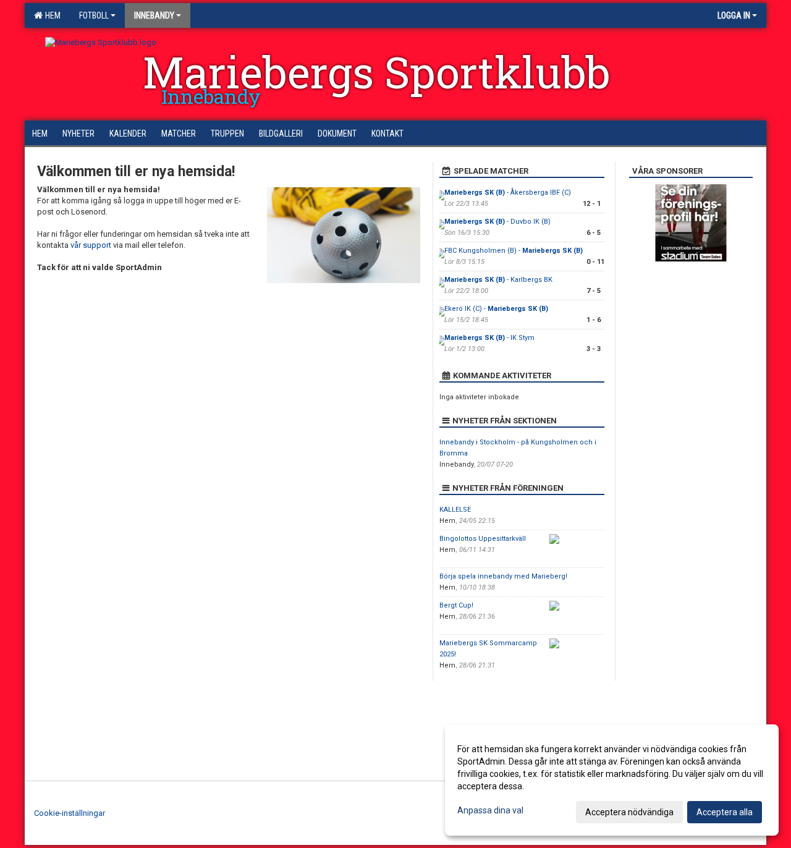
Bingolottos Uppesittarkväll (482, 539)
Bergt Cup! (456, 605)
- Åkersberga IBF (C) (507, 193)
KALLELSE (455, 510)
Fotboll (94, 15)
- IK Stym (489, 338)
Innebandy (154, 15)
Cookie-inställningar (69, 813)
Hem (51, 15)
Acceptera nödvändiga (629, 812)
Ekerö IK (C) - (496, 309)
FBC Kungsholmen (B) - (513, 251)
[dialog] (612, 780)
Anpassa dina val (490, 810)
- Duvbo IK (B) (497, 222)
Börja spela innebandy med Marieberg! (503, 576)
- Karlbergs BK (498, 280)
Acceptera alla (724, 812)
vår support (90, 245)
